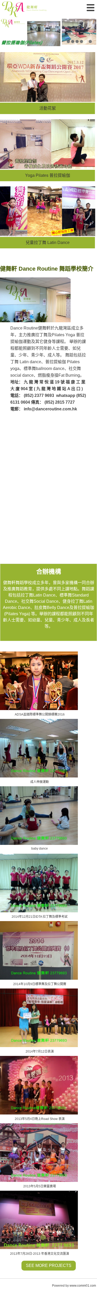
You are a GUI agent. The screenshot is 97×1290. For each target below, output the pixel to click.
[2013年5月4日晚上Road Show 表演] (39, 1085)
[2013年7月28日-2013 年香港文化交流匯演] (39, 1220)
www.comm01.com (83, 1285)
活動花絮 (47, 108)
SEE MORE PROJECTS (48, 1265)
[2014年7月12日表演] (39, 1017)
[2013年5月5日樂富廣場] (39, 1152)
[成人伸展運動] (39, 748)
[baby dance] (39, 815)
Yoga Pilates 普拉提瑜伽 (47, 175)
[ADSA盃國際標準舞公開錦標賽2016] (39, 680)
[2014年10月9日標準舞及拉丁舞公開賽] (39, 950)
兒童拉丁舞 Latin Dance (48, 242)
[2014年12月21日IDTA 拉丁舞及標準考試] (39, 883)
